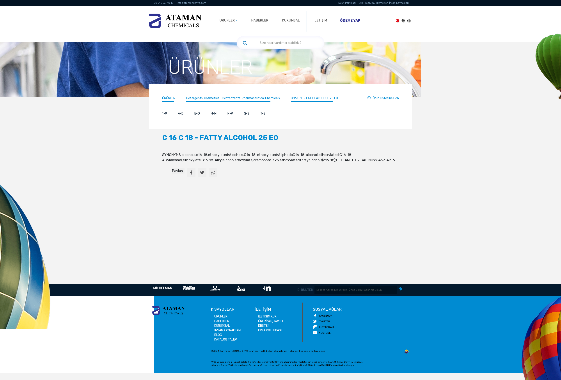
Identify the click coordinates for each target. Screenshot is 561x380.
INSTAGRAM (326, 327)
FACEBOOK (325, 315)
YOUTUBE (325, 332)
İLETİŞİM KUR (267, 316)
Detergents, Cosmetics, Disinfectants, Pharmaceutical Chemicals (233, 98)
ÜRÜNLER (168, 98)
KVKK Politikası (347, 3)
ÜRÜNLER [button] (227, 20)
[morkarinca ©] (406, 352)
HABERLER (259, 20)
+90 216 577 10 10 (163, 3)
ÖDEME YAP (350, 20)
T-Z (262, 113)
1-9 (164, 113)
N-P (230, 113)
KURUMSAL (291, 20)
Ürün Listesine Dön (386, 98)
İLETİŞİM (320, 20)
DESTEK (263, 326)
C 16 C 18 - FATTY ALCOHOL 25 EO (314, 98)
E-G (197, 113)
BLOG (218, 335)
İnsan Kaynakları (399, 3)
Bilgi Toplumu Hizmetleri (373, 3)
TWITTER (324, 321)
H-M (214, 113)
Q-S (246, 113)
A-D (180, 113)
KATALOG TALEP (225, 339)
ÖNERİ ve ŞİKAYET (271, 321)
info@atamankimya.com (191, 3)
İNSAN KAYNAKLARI (227, 330)
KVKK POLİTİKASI (270, 330)
